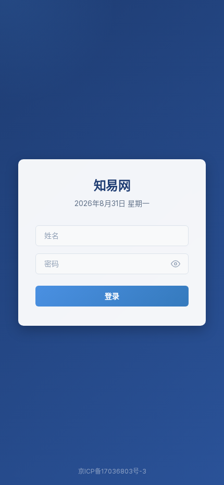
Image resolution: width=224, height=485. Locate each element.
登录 (112, 295)
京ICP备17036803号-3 (112, 471)
